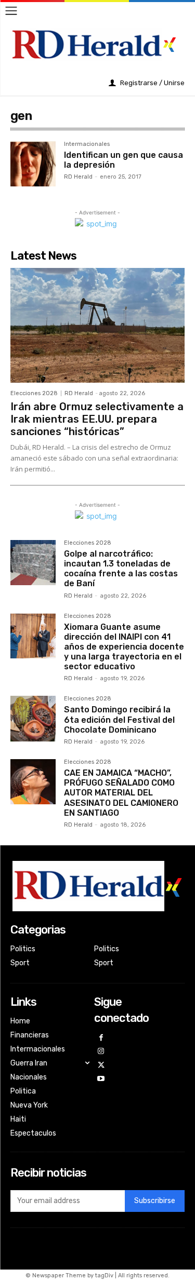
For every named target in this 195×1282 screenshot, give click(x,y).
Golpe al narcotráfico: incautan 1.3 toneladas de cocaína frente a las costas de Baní (121, 569)
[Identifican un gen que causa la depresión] (33, 163)
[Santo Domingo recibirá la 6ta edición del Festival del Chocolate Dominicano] (33, 718)
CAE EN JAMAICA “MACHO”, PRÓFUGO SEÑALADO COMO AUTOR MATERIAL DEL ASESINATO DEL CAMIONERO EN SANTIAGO (121, 793)
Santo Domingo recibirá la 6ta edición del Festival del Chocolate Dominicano (119, 719)
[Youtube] (101, 1079)
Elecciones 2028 (34, 393)
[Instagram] (101, 1052)
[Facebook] (101, 1038)
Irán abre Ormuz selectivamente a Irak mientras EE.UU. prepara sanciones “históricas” (97, 419)
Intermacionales (87, 144)
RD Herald (78, 176)
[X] (101, 1066)
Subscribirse (154, 1200)
